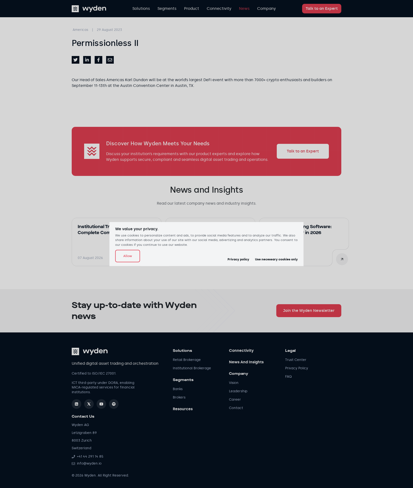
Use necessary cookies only (276, 259)
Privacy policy (238, 259)
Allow (127, 256)
